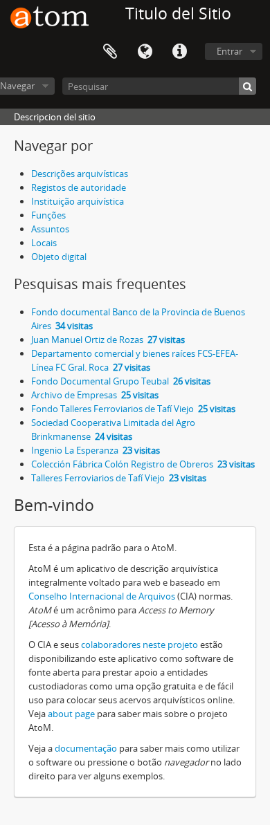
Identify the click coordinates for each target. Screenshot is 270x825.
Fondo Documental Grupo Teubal (120, 381)
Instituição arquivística (77, 201)
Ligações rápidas (179, 52)
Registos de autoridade (78, 187)
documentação (86, 748)
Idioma (144, 52)
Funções (48, 215)
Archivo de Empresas (95, 395)
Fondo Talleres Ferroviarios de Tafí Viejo (133, 408)
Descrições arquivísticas (79, 173)
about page (71, 713)
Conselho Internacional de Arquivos (101, 596)
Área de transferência (110, 52)
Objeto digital (59, 256)
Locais (44, 243)
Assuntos (50, 229)
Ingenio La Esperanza (95, 450)
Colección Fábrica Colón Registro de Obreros (143, 464)
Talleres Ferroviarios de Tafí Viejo (118, 478)
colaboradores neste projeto (139, 644)
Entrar (229, 51)
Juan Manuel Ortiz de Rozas (108, 339)
